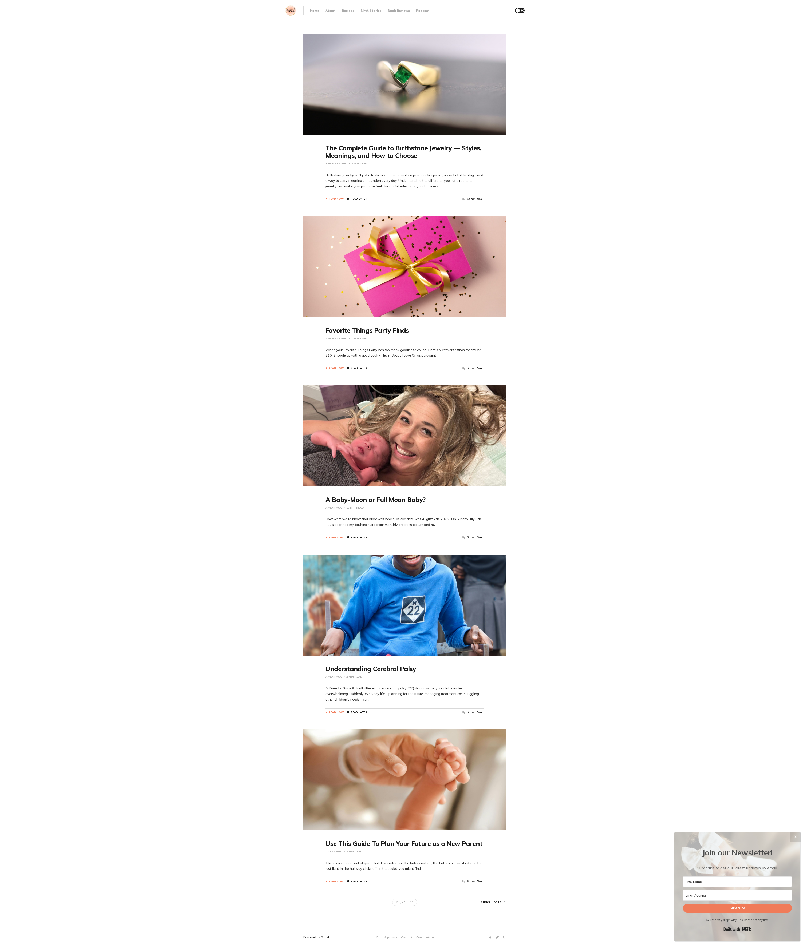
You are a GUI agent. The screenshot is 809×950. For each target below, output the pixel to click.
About (330, 11)
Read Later (359, 199)
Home (314, 11)
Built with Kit (737, 929)
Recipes (348, 11)
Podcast (423, 11)
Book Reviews (399, 11)
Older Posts (491, 902)
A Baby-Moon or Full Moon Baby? (375, 500)
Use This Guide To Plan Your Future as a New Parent (403, 844)
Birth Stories (370, 11)
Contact (406, 937)
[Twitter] (497, 937)
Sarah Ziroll (475, 198)
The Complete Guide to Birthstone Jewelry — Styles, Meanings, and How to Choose (403, 152)
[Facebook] (490, 937)
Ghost (325, 937)
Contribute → (425, 937)
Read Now (336, 199)
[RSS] (504, 937)
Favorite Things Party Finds (367, 330)
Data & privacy (386, 937)
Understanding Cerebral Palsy (370, 669)
